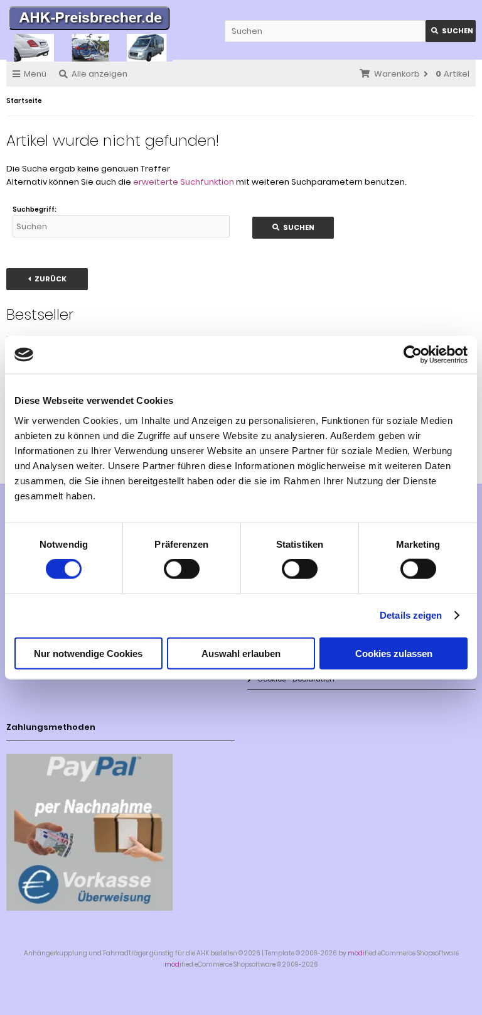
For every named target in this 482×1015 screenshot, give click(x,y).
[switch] (182, 569)
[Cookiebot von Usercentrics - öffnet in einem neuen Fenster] (413, 354)
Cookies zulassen (393, 653)
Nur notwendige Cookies (88, 653)
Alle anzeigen (99, 74)
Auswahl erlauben (241, 653)
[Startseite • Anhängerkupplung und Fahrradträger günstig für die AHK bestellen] (89, 20)
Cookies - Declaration (296, 679)
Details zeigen (411, 615)
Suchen (450, 31)
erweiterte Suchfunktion (183, 182)
